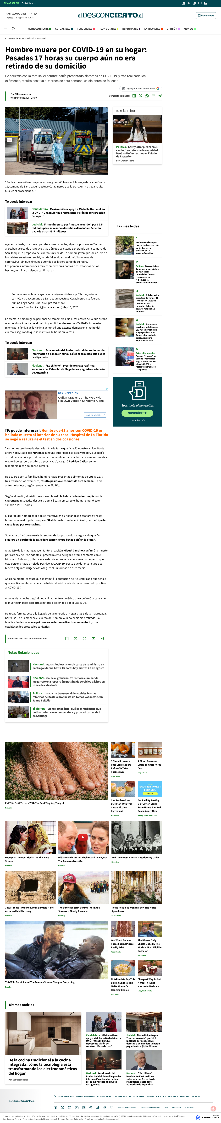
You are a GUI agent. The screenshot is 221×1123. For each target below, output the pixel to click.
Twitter (62, 1107)
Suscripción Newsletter (150, 1108)
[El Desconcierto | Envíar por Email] (153, 96)
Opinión (172, 29)
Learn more (93, 415)
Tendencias (84, 29)
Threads (105, 1108)
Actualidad (63, 29)
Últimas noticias (64, 1096)
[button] (206, 15)
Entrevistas (152, 29)
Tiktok (97, 1107)
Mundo (188, 29)
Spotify (90, 1107)
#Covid (21, 299)
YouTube (76, 1108)
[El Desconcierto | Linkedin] (205, 3)
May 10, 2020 (70, 307)
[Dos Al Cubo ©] (207, 1119)
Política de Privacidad (127, 1108)
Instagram (69, 1107)
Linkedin (84, 1107)
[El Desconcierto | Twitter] (188, 3)
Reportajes (130, 29)
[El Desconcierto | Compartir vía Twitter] (141, 96)
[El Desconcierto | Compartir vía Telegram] (160, 96)
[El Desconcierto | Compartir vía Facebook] (134, 96)
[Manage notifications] (213, 1108)
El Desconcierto (13, 38)
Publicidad (176, 1108)
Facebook (55, 1107)
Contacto (189, 1108)
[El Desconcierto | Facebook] (183, 3)
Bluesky (111, 1107)
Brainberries (68, 393)
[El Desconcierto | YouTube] (200, 3)
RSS (166, 1108)
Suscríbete (137, 413)
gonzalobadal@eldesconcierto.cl (105, 1119)
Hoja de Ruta (107, 29)
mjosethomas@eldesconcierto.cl (42, 1119)
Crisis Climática (29, 3)
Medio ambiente (38, 29)
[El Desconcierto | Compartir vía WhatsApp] (147, 96)
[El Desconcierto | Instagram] (194, 3)
